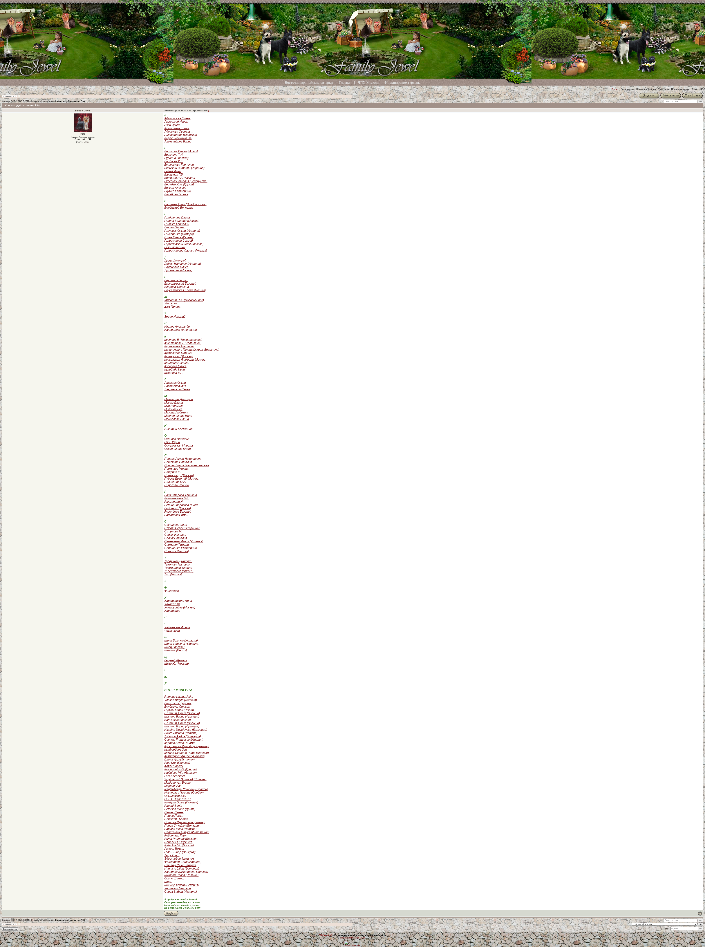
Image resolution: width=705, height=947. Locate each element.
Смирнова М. (173, 531)
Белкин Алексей (175, 187)
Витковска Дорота (177, 703)
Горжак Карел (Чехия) (179, 709)
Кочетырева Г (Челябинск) (182, 343)
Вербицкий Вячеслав (178, 207)
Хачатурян (172, 604)
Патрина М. (172, 472)
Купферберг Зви (175, 749)
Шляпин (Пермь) (175, 650)
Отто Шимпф (174, 878)
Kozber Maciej (173, 766)
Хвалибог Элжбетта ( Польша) (186, 871)
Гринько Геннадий (176, 224)
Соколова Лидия (175, 524)
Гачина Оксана (174, 227)
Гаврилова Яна (174, 247)
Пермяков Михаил (176, 468)
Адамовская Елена (177, 118)
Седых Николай (175, 534)
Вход (615, 89)
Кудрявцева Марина (178, 353)
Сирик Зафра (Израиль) (180, 891)
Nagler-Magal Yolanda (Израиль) (186, 789)
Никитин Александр (178, 429)
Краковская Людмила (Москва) (185, 359)
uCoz (362, 938)
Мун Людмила (173, 405)
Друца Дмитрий (175, 260)
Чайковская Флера (177, 627)
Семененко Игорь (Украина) (183, 541)
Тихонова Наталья (177, 564)
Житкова (170, 303)
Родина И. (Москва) (177, 508)
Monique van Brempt (177, 782)
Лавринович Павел (177, 389)
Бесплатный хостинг (349, 938)
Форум (5, 101)
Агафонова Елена (176, 128)
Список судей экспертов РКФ (70, 101)
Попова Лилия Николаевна (182, 458)
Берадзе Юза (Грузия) (179, 184)
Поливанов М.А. (175, 481)
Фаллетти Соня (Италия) (182, 861)
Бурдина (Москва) (176, 158)
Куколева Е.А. (173, 372)
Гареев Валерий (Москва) (181, 220)
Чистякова (172, 630)
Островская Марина (178, 445)
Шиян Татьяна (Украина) (181, 643)
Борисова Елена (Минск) (181, 151)
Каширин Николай (176, 362)
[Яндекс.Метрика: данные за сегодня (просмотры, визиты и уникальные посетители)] (352, 944)
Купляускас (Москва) (178, 356)
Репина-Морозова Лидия (181, 505)
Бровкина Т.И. (173, 154)
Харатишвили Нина (178, 600)
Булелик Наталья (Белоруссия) (185, 181)
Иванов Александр (177, 326)
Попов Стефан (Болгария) (182, 825)
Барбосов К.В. (173, 161)
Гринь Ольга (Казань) (178, 237)
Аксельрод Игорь (176, 121)
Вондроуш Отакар (177, 706)
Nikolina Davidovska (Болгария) (185, 729)
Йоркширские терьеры (402, 82)
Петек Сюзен (173, 812)
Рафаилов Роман (176, 514)
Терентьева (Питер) (178, 571)
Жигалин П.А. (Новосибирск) (184, 300)
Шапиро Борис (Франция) (181, 716)
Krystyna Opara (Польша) (181, 802)
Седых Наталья (175, 538)
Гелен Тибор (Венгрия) (180, 852)
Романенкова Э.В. (176, 498)
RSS (702, 89)
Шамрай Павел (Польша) (181, 875)
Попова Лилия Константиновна (186, 465)
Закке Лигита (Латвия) (180, 733)
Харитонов (172, 610)
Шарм (168, 881)
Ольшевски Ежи (175, 795)
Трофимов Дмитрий (178, 561)
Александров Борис (177, 141)
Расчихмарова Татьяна (180, 495)
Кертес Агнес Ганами (179, 742)
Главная (345, 82)
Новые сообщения (646, 89)
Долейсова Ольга (176, 267)
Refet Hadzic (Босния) (179, 845)
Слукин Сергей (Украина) (182, 528)
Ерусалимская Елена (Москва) (185, 290)
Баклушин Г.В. (174, 174)
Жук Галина (172, 306)
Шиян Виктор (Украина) (181, 640)
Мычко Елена (173, 402)
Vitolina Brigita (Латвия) (180, 700)
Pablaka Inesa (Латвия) (180, 828)
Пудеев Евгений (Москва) (181, 478)
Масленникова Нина (178, 415)
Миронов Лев (173, 409)
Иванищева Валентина (180, 329)
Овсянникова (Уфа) (177, 448)
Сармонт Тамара (176, 544)
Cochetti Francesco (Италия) (183, 739)
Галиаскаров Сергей (178, 240)
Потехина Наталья (178, 462)
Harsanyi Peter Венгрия (180, 865)
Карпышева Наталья (179, 346)
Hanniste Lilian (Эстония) (181, 868)
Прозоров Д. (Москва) (179, 475)
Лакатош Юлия (175, 386)
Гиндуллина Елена (177, 217)
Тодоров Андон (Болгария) (182, 736)
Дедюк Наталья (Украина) (182, 263)
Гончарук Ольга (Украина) (182, 230)
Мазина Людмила (176, 412)
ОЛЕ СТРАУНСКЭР (177, 799)
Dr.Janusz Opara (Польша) (182, 713)
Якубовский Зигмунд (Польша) (185, 779)
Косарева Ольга (175, 366)
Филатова (171, 590)
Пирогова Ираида (176, 485)
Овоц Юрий (172, 442)
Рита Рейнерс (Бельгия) (181, 838)
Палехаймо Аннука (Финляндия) (186, 832)
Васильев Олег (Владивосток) (185, 204)
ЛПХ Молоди (368, 82)
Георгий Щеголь (175, 660)
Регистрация (627, 89)
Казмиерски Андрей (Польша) (184, 756)
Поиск (695, 89)
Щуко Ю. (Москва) (176, 663)
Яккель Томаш (174, 848)
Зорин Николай (174, 316)
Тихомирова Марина (178, 567)
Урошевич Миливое (177, 888)
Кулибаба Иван (174, 369)
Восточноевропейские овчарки (309, 82)
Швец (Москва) (174, 647)
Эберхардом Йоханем (179, 858)
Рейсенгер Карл (175, 835)
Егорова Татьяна (176, 286)
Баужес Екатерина (177, 191)
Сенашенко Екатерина (180, 548)
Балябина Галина (176, 194)
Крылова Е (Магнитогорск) (183, 339)
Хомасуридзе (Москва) (179, 607)
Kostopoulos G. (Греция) (180, 769)
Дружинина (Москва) (178, 270)
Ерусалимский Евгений (180, 283)
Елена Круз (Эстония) (179, 759)
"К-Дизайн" (325, 935)
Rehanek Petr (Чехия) (178, 842)
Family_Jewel (83, 110)
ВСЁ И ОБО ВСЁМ (20, 101)
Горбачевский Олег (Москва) (183, 243)
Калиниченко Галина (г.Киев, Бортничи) (191, 349)
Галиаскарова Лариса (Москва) (185, 250)
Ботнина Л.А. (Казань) (179, 177)
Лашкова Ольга (175, 382)
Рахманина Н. (173, 501)
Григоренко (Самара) (179, 234)
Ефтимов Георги (176, 280)
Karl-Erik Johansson (177, 719)
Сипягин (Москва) (176, 551)
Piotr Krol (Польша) (177, 762)
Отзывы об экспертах (42, 101)
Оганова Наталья (176, 438)
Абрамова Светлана (178, 131)
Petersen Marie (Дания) (179, 809)
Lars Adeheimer (174, 776)
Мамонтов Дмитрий (178, 399)
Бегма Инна (172, 171)
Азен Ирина (172, 124)
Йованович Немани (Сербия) (184, 792)
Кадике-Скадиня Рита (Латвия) (186, 752)
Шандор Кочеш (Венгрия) (181, 885)
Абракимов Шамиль (177, 138)
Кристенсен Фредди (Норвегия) (186, 746)
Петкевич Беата (176, 819)
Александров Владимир (180, 134)
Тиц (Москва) (173, 574)
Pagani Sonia (173, 805)
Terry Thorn (171, 855)
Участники (663, 89)
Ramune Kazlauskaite (178, 696)
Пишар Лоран (173, 815)
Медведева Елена (176, 419)
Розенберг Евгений (177, 511)
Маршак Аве (172, 785)
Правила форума (680, 89)
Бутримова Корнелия (179, 164)
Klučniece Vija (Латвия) (180, 772)
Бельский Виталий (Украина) (184, 167)
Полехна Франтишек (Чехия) (184, 822)
